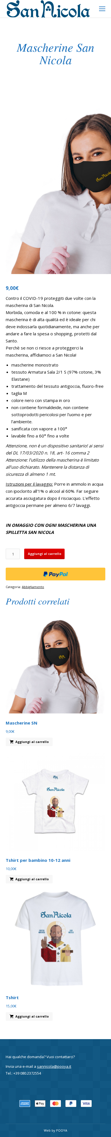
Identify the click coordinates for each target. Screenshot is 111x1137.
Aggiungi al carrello (44, 553)
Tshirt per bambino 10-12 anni (38, 860)
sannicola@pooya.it (54, 1066)
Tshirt (12, 997)
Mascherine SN (21, 723)
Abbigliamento (33, 587)
